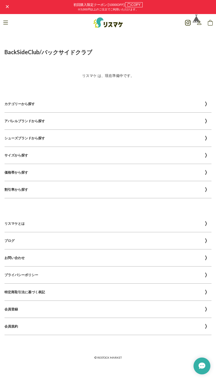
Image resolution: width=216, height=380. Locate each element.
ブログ (9, 240)
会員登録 (11, 309)
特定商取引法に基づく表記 (24, 292)
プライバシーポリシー (21, 275)
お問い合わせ (14, 258)
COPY (136, 5)
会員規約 (11, 326)
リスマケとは (14, 223)
